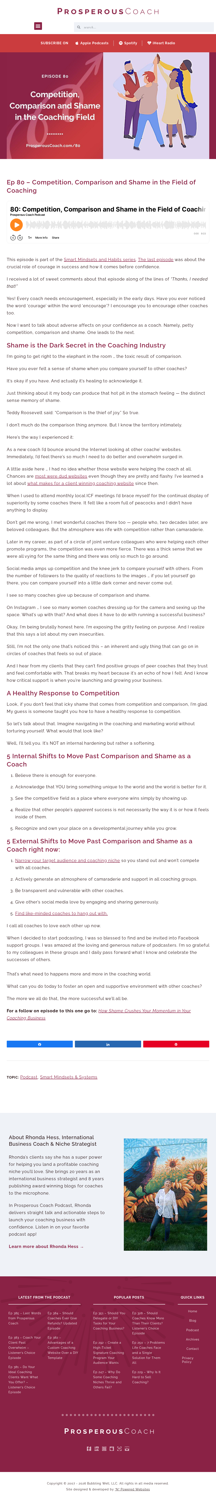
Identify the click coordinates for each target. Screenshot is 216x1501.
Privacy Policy (188, 1360)
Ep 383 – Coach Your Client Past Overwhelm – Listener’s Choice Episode (24, 1347)
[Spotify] (119, 1449)
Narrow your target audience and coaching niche (67, 860)
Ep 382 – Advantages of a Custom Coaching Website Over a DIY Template (63, 1347)
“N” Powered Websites (132, 1489)
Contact (192, 1348)
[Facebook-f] (89, 1449)
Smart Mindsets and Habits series (100, 259)
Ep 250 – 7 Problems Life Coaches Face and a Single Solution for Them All (148, 1352)
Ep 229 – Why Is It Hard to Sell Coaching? (146, 1377)
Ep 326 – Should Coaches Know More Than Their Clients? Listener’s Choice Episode (148, 1323)
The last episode (156, 259)
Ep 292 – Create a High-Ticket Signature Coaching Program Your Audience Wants (108, 1352)
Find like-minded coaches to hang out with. (61, 913)
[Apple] (112, 1449)
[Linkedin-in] (96, 1449)
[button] (38, 26)
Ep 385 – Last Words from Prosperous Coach (24, 1318)
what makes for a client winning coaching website (80, 483)
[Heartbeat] (127, 1449)
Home (192, 1311)
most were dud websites (61, 476)
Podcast (29, 1077)
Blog (192, 1320)
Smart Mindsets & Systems (68, 1077)
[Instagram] (104, 1449)
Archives (192, 1339)
